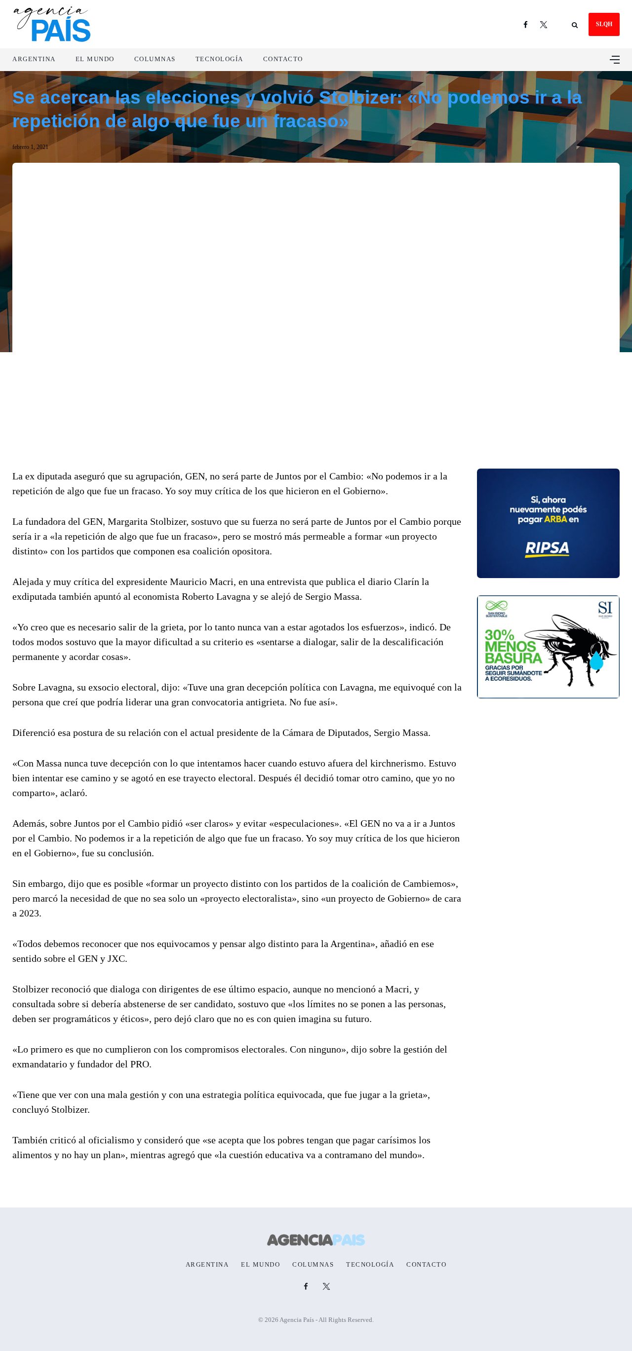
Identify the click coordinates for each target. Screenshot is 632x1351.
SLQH (604, 24)
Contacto (283, 59)
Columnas (155, 59)
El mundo (95, 59)
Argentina (34, 59)
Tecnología (219, 59)
